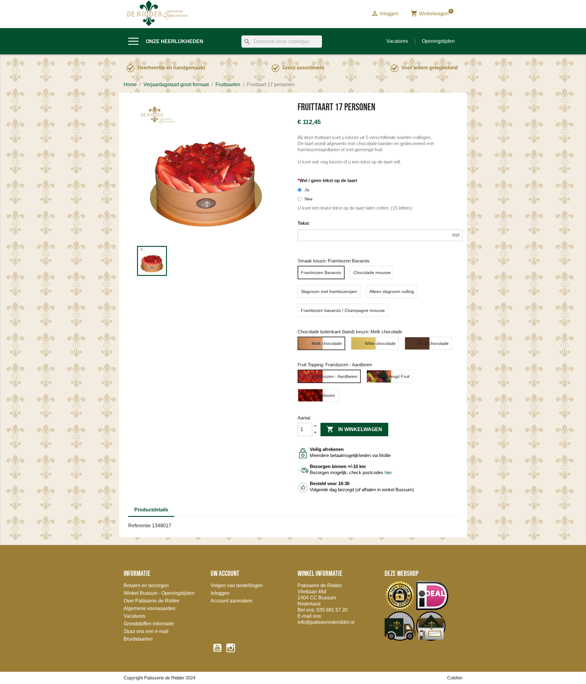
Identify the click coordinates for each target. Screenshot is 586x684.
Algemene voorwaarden (149, 608)
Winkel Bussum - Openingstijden (159, 593)
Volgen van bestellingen (237, 585)
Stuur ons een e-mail (146, 631)
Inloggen (220, 593)
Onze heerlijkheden (174, 41)
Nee (309, 198)
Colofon (454, 677)
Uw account (225, 573)
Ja (307, 189)
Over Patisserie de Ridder (151, 600)
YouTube (217, 648)
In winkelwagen (354, 429)
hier (388, 472)
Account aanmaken (231, 600)
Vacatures (397, 41)
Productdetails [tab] (151, 509)
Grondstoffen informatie (149, 623)
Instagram (231, 648)
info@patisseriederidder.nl (326, 622)
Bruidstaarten (138, 639)
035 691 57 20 (332, 610)
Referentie (139, 525)
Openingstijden (438, 41)
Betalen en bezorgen (146, 585)
